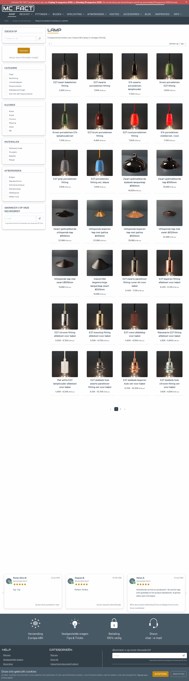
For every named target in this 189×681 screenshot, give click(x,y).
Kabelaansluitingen (17, 90)
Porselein (13, 152)
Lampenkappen (15, 82)
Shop (12, 14)
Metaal (11, 160)
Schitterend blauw (16, 185)
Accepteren (160, 674)
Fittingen (41, 14)
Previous (3, 593)
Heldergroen (14, 193)
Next (185, 593)
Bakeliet (12, 156)
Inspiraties (162, 14)
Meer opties (178, 674)
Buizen (57, 14)
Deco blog (8, 664)
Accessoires (131, 14)
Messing (12, 123)
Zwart (11, 127)
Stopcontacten (15, 86)
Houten (114, 14)
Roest (11, 111)
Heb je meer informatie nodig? (23, 57)
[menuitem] (12, 14)
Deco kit (25, 14)
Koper (11, 115)
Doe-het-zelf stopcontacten (21, 94)
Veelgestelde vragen (13, 659)
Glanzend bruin (15, 181)
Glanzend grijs (15, 189)
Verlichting (74, 14)
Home (6, 21)
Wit (10, 131)
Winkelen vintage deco (21, 21)
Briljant (12, 177)
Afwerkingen (95, 14)
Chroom (12, 119)
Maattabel (24, 50)
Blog (148, 14)
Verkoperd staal (15, 148)
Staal (11, 74)
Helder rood (14, 197)
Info (176, 14)
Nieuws (54, 655)
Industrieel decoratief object (64, 664)
